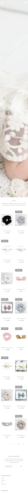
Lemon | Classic (21, 376)
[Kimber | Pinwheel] (7, 307)
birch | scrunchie (7, 289)
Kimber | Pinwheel (7, 318)
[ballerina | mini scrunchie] (7, 336)
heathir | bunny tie (7, 435)
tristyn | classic (7, 376)
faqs (2, 482)
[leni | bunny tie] (21, 336)
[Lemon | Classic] (21, 366)
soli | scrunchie (20, 231)
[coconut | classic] (7, 249)
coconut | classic (7, 260)
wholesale (3, 484)
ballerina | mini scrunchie (7, 347)
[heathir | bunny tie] (7, 424)
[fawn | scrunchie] (21, 424)
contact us (3, 480)
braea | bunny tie (21, 289)
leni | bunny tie (21, 347)
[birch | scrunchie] (7, 278)
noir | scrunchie (7, 231)
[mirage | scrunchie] (21, 307)
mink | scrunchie (7, 406)
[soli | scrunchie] (21, 220)
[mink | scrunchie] (7, 395)
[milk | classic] (21, 249)
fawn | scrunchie (21, 435)
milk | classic (21, 260)
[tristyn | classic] (7, 366)
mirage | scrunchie (21, 318)
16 (18, 444)
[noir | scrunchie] (7, 220)
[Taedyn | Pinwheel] (21, 395)
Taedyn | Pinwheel (21, 406)
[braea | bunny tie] (21, 278)
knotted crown (14, 3)
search (2, 478)
